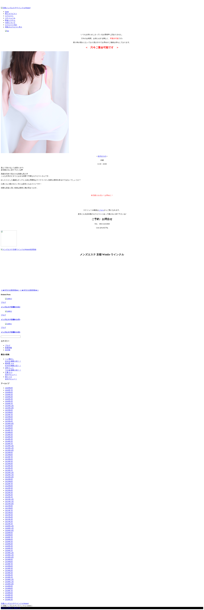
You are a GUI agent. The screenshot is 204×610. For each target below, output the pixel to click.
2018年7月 (9, 591)
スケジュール (10, 18)
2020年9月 (9, 533)
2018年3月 (9, 599)
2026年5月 (9, 394)
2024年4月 (9, 437)
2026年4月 (9, 397)
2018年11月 (9, 582)
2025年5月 (9, 419)
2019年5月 (9, 568)
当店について (10, 22)
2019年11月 (9, 555)
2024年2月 (9, 441)
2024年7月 (9, 430)
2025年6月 (9, 417)
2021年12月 (9, 499)
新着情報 (8, 348)
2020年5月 (9, 542)
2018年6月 (9, 593)
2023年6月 (9, 459)
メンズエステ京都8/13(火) (10, 307)
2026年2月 (9, 401)
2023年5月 (9, 461)
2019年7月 (9, 564)
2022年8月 (9, 481)
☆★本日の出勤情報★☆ (10, 290)
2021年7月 (9, 510)
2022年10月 (9, 477)
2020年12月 (9, 526)
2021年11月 (9, 501)
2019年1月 (9, 577)
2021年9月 (9, 506)
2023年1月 (9, 470)
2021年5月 (9, 515)
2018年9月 (9, 586)
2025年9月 (9, 410)
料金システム (10, 20)
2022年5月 (9, 488)
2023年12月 (9, 446)
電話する (17, 608)
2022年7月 (9, 484)
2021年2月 (9, 521)
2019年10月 (9, 557)
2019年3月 (9, 573)
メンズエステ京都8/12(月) (10, 319)
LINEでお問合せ (7, 608)
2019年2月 (9, 575)
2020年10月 (9, 530)
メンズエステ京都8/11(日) (10, 332)
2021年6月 (9, 513)
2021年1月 (9, 524)
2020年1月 (9, 550)
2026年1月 (9, 403)
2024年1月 (9, 444)
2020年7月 (9, 537)
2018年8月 (9, 588)
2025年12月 (9, 406)
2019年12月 (9, 553)
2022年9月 (9, 479)
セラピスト (9, 16)
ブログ (3, 302)
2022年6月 (9, 486)
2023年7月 (9, 457)
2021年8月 (9, 508)
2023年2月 (9, 468)
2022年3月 (9, 493)
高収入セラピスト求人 (13, 27)
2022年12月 (9, 472)
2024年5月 (9, 435)
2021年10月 (9, 504)
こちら (101, 210)
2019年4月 (9, 570)
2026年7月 (9, 390)
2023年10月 (9, 450)
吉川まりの (102, 156)
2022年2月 (9, 495)
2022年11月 (9, 475)
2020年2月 (9, 548)
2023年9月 (9, 452)
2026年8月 (9, 388)
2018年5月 (9, 595)
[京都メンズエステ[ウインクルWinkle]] (15, 8)
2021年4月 (9, 517)
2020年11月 (9, 528)
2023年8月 (9, 455)
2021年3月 (9, 519)
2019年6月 (9, 566)
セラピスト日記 (11, 25)
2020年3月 (9, 546)
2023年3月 (9, 466)
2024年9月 (9, 426)
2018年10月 (9, 584)
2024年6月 (9, 432)
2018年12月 (9, 579)
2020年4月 (9, 544)
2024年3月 (9, 439)
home (7, 12)
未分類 (7, 350)
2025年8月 (9, 412)
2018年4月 (9, 597)
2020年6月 (9, 539)
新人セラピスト (11, 14)
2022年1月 (9, 497)
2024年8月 (9, 428)
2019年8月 (9, 562)
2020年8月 (9, 535)
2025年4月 (9, 421)
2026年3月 (9, 399)
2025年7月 (9, 415)
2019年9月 (9, 559)
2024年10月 (9, 423)
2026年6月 (9, 392)
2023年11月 (9, 448)
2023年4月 (9, 464)
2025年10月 (9, 408)
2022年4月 (9, 490)
